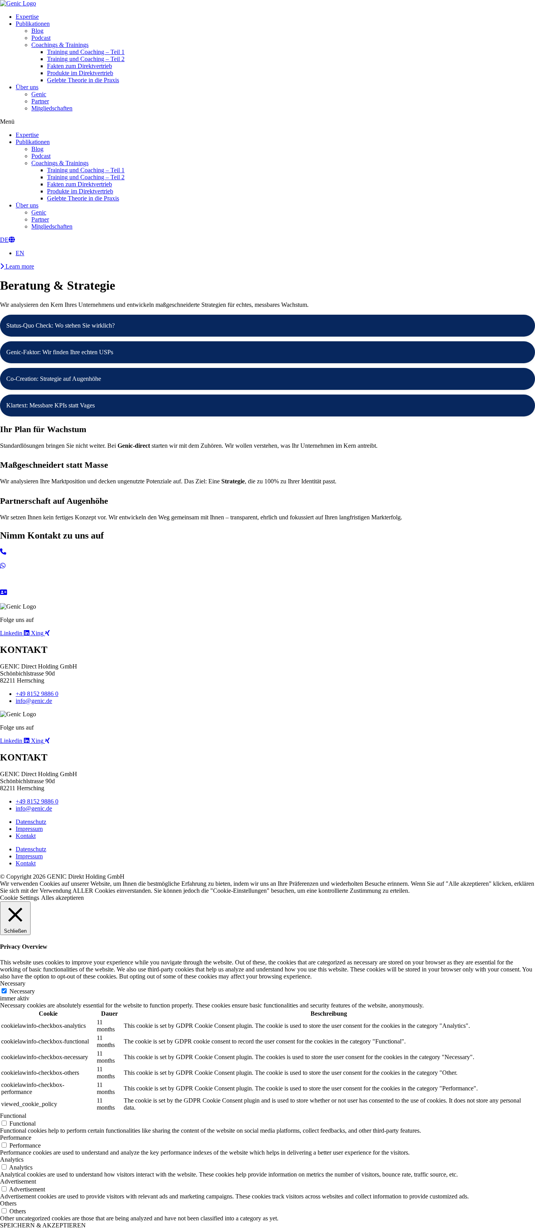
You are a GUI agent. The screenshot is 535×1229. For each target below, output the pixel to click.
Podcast (41, 37)
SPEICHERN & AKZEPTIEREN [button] (43, 1225)
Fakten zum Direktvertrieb (79, 66)
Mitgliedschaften (51, 108)
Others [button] (8, 1203)
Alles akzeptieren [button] (62, 897)
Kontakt (26, 836)
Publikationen (33, 23)
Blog (37, 30)
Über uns (27, 87)
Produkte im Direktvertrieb (80, 73)
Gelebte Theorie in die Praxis (83, 80)
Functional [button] (13, 1115)
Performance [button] (15, 1137)
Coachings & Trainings (60, 44)
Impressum (29, 828)
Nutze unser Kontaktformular (36, 599)
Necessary (22, 991)
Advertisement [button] (18, 1181)
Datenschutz (31, 821)
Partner (40, 101)
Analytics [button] (11, 1159)
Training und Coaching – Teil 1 (86, 52)
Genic (38, 94)
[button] (267, 121)
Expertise (27, 16)
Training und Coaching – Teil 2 (86, 59)
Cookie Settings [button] (19, 897)
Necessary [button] (12, 983)
